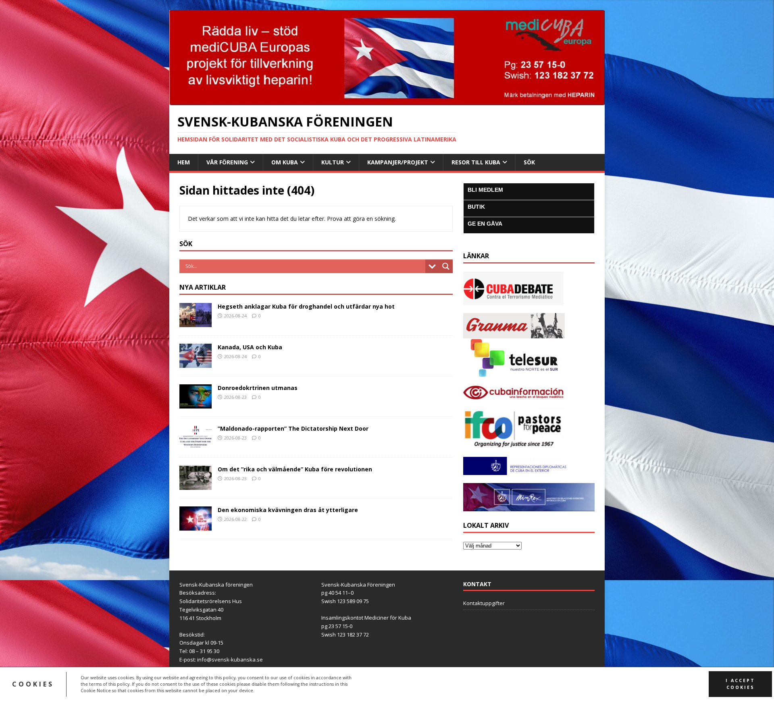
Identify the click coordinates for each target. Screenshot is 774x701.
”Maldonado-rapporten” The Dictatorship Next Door (293, 428)
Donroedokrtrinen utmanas (258, 388)
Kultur (332, 162)
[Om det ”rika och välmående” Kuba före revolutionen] (195, 485)
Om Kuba (284, 162)
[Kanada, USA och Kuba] (195, 363)
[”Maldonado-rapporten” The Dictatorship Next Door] (195, 444)
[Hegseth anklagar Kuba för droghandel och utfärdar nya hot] (195, 322)
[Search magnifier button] (446, 266)
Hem (183, 162)
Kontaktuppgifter (484, 603)
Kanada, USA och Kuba (250, 347)
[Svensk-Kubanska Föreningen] (387, 100)
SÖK (529, 162)
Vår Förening (227, 162)
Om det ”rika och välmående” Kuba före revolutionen (295, 469)
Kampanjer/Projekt (397, 162)
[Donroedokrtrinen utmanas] (195, 403)
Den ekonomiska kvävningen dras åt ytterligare (288, 510)
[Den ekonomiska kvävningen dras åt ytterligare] (195, 525)
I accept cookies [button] (740, 684)
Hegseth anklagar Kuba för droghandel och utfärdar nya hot (306, 306)
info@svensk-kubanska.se (230, 659)
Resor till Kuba (476, 162)
